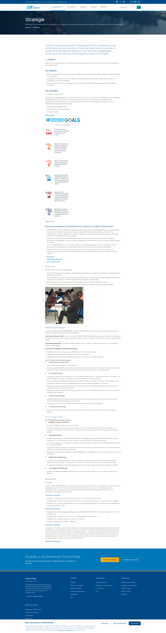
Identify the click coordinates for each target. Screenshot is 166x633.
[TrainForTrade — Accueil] (33, 7)
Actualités (94, 7)
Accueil (28, 27)
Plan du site (28, 618)
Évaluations (73, 594)
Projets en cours (126, 588)
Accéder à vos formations (129, 582)
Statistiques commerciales (103, 585)
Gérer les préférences (119, 623)
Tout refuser (105, 623)
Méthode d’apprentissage (54, 259)
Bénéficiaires (51, 256)
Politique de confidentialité (33, 609)
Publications (83, 7)
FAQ (71, 597)
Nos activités (71, 7)
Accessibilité (29, 615)
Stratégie (73, 582)
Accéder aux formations (111, 560)
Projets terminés (126, 591)
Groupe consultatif (75, 588)
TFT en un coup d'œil (76, 585)
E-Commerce (100, 588)
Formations (103, 7)
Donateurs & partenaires (77, 591)
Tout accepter (135, 623)
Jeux (97, 591)
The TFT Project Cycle (53, 261)
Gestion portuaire (101, 582)
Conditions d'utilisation (32, 612)
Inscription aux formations (132, 560)
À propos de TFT (57, 7)
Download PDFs (50, 115)
